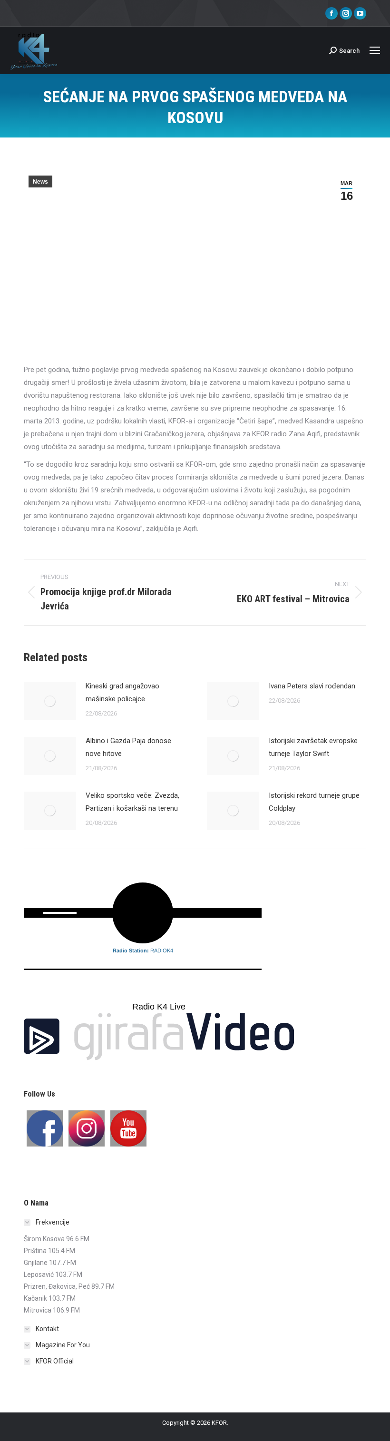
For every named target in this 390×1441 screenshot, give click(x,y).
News (40, 181)
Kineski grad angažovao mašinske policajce (122, 692)
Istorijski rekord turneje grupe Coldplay (314, 802)
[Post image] (50, 701)
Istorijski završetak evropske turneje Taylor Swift (313, 747)
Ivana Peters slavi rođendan (312, 686)
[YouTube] (128, 1128)
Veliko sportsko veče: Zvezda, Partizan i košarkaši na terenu (132, 802)
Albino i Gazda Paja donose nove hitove (128, 747)
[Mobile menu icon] (374, 50)
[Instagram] (86, 1128)
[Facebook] (45, 1128)
